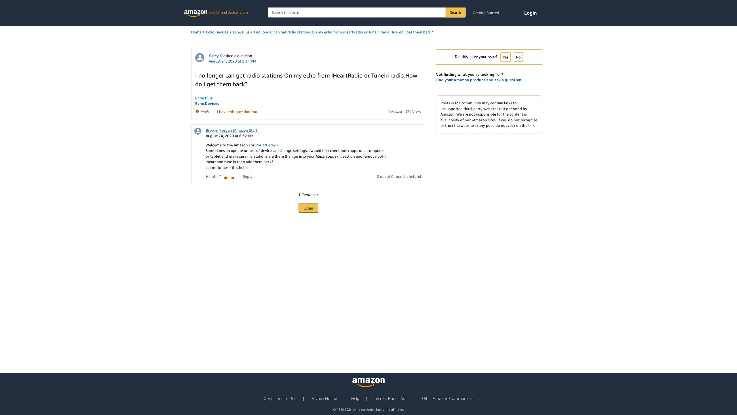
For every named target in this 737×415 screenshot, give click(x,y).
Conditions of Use (280, 398)
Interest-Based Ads (391, 398)
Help (355, 398)
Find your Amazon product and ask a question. (479, 80)
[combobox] (367, 12)
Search (455, 12)
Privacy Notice (324, 398)
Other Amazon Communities (448, 398)
